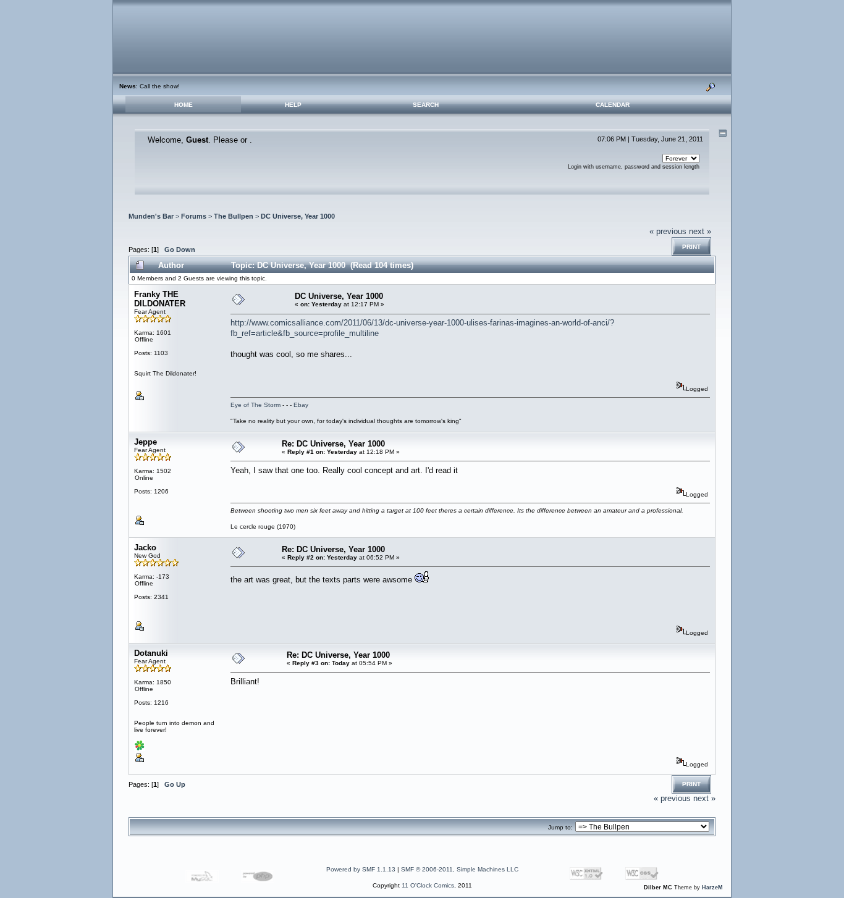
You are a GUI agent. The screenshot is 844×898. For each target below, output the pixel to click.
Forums (193, 216)
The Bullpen (233, 216)
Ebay (300, 404)
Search (426, 104)
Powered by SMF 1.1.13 (360, 869)
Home (183, 104)
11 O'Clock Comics (428, 885)
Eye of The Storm (255, 404)
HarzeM (712, 887)
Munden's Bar (151, 216)
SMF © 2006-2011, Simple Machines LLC (459, 869)
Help (293, 104)
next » (700, 231)
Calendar (613, 104)
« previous (667, 231)
